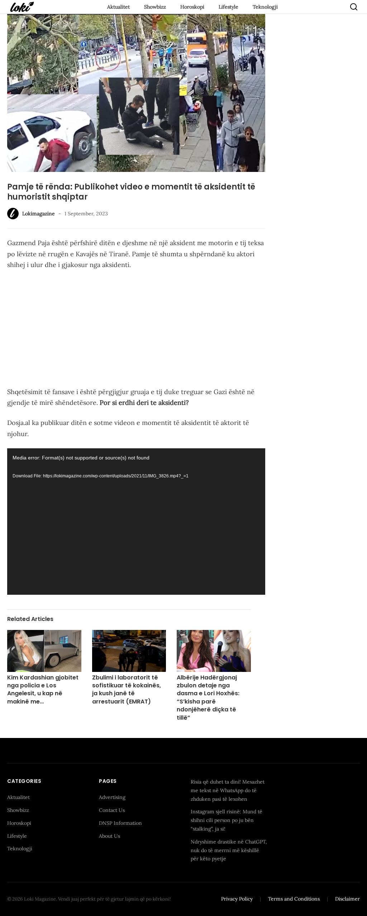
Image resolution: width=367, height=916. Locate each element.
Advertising (112, 797)
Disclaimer (347, 899)
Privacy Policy (237, 899)
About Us (109, 836)
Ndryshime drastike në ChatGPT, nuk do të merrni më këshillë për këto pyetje (229, 850)
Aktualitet (118, 7)
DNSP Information (120, 823)
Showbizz (155, 7)
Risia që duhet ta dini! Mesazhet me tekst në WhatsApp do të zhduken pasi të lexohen (227, 790)
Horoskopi (192, 7)
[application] (136, 521)
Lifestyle (228, 7)
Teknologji (265, 7)
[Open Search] (354, 7)
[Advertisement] (136, 330)
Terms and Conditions (294, 899)
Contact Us (112, 810)
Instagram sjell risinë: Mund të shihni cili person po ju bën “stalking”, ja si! (226, 820)
